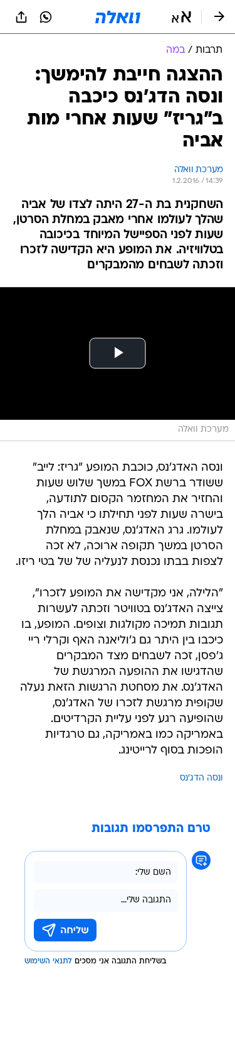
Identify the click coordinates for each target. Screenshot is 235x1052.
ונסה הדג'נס (201, 778)
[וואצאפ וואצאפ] (45, 17)
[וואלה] (117, 17)
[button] (181, 17)
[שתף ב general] (21, 17)
